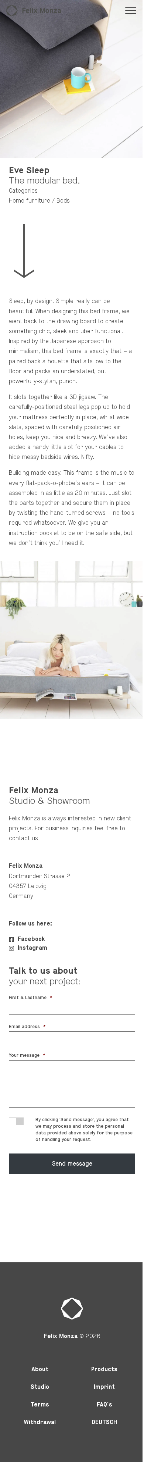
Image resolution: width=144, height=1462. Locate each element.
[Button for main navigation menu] (130, 10)
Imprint (104, 1387)
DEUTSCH (104, 1422)
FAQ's (104, 1404)
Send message (72, 1163)
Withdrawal (40, 1422)
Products (104, 1369)
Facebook (30, 939)
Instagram (31, 948)
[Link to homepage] (33, 10)
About (39, 1369)
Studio (40, 1387)
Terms (40, 1404)
